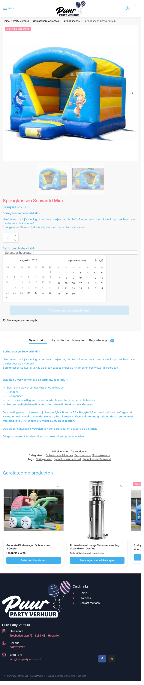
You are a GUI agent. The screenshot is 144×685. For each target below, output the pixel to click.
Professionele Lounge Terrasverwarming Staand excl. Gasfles (94, 547)
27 (28, 292)
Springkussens (71, 21)
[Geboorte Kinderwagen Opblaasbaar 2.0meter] (34, 510)
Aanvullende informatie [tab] (68, 340)
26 (94, 288)
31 (7, 298)
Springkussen (44, 459)
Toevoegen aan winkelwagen (70, 310)
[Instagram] (111, 658)
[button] (135, 8)
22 (66, 288)
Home (6, 21)
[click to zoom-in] (70, 93)
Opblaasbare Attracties (46, 21)
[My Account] (127, 8)
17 (80, 283)
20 (101, 283)
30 (50, 292)
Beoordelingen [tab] (101, 340)
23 (73, 288)
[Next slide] (132, 93)
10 (80, 277)
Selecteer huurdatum (33, 560)
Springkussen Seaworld (96, 459)
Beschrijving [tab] (37, 340)
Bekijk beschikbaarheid (18, 248)
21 (59, 288)
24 (80, 288)
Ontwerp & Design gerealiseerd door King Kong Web (60, 676)
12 (95, 277)
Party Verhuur (21, 21)
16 (73, 283)
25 (87, 288)
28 (35, 292)
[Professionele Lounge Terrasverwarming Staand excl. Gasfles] (97, 510)
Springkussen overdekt (67, 459)
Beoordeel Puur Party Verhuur (88, 638)
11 (87, 277)
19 (95, 283)
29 (43, 292)
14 (59, 283)
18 (87, 283)
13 (101, 277)
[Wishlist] (58, 486)
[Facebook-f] (102, 658)
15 (66, 283)
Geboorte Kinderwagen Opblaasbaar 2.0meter (28, 547)
